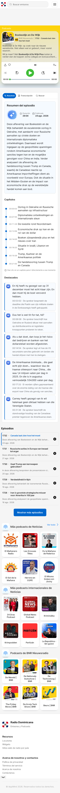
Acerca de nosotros (11, 769)
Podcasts (6, 28)
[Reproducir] (30, 73)
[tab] (9, 95)
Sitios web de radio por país (15, 748)
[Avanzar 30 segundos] (43, 72)
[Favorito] (9, 65)
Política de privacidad (12, 762)
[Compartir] (5, 65)
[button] (35, 65)
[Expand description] (30, 59)
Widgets (6, 744)
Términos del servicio (12, 765)
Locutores (7, 740)
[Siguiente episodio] (54, 72)
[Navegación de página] (55, 4)
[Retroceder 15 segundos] (17, 72)
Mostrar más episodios (30, 512)
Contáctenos (8, 773)
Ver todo (51, 524)
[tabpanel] (30, 260)
